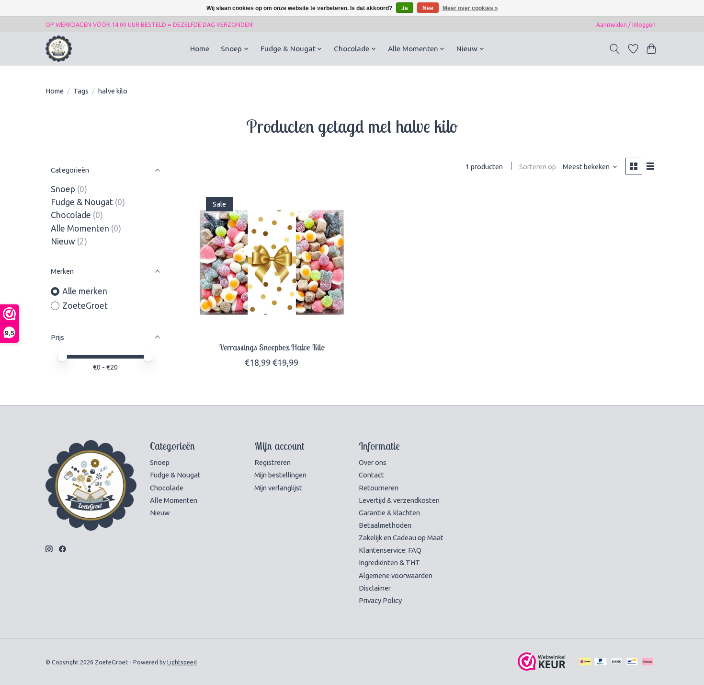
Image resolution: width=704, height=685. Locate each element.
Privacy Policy (380, 600)
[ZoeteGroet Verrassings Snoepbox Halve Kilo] (272, 262)
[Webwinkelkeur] (542, 667)
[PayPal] (600, 662)
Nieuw (63, 241)
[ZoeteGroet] (58, 48)
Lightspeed (182, 662)
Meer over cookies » (470, 8)
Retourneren (378, 488)
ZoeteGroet (85, 305)
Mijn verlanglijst (278, 488)
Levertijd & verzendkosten (399, 500)
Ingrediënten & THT (389, 562)
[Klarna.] (647, 662)
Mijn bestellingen (280, 475)
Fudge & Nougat (82, 202)
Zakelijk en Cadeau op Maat (401, 538)
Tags (81, 91)
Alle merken (84, 291)
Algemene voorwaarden (395, 575)
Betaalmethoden (385, 525)
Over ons (372, 462)
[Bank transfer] (616, 662)
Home (199, 49)
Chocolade (71, 215)
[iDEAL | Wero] (585, 662)
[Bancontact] (632, 662)
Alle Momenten (80, 228)
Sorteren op (537, 167)
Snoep (63, 189)
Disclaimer (375, 588)
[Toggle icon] (615, 49)
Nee (427, 8)
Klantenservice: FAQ (390, 550)
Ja (404, 8)
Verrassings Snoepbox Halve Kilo (272, 347)
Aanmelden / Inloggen (626, 25)
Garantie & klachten (389, 513)
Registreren (272, 462)
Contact (371, 475)
